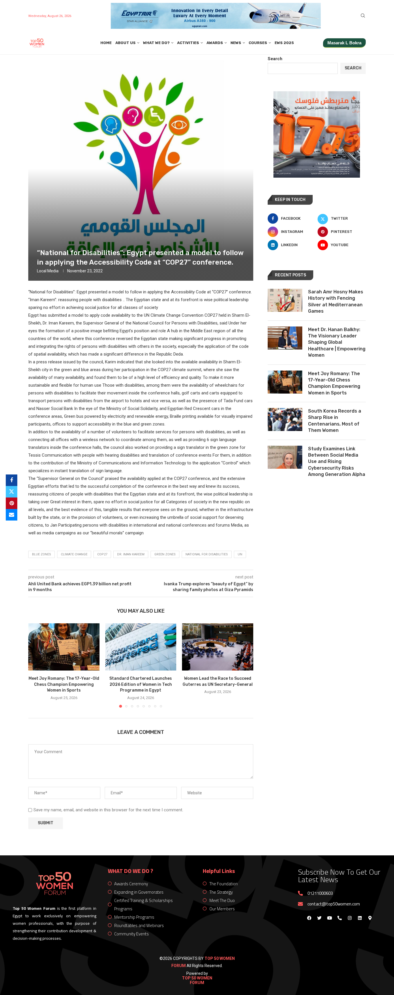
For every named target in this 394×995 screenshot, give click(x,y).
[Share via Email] (11, 515)
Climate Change (74, 554)
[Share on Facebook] (11, 480)
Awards (215, 43)
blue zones (41, 554)
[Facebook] (309, 918)
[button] (36, 665)
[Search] (363, 16)
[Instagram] (349, 918)
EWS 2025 (284, 43)
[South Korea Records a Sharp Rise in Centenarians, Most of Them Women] (285, 419)
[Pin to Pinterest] (11, 503)
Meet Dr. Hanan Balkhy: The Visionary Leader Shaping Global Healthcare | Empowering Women (336, 342)
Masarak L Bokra (344, 42)
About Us (125, 43)
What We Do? (156, 43)
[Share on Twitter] (11, 492)
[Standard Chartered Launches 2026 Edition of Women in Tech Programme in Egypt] (141, 647)
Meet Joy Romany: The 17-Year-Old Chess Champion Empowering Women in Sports (64, 684)
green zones (165, 554)
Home (106, 43)
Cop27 (102, 554)
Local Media (48, 271)
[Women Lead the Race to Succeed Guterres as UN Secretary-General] (217, 647)
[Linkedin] (359, 918)
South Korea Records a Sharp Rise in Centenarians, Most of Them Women (334, 420)
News (235, 43)
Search (275, 58)
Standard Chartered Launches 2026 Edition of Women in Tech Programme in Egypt (140, 684)
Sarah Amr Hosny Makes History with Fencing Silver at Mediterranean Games (335, 301)
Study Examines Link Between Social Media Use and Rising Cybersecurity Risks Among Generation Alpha (336, 461)
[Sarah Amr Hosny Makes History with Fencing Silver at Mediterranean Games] (285, 300)
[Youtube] (329, 918)
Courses (258, 43)
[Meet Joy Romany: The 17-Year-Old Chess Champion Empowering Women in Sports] (64, 647)
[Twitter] (319, 918)
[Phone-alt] (339, 918)
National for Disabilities (206, 554)
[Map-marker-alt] (369, 918)
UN (240, 554)
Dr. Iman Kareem (131, 554)
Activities (188, 43)
